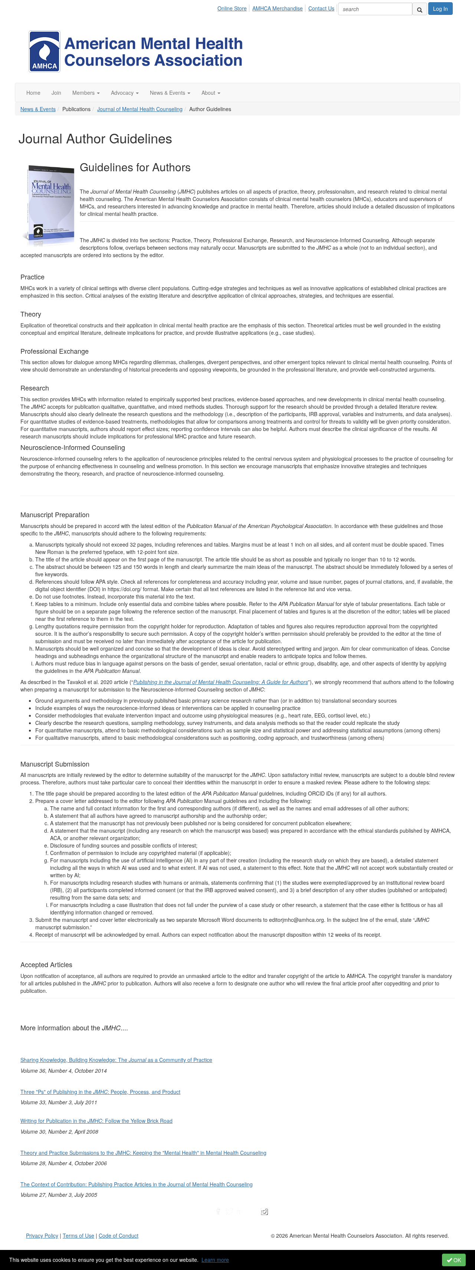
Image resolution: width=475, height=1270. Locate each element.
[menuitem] (234, 7)
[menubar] (278, 7)
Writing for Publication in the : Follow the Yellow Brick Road (96, 1120)
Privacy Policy (42, 1235)
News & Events (38, 109)
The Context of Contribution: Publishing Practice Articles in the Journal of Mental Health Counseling (136, 1184)
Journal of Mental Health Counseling (140, 109)
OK (456, 1260)
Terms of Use (78, 1235)
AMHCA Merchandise (277, 8)
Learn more (215, 1259)
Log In (440, 8)
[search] (419, 9)
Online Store (232, 8)
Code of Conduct (118, 1235)
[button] (86, 92)
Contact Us (321, 8)
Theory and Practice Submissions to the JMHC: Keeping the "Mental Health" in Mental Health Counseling (143, 1152)
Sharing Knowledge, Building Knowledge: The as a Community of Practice (116, 1059)
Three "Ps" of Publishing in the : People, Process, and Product (100, 1091)
